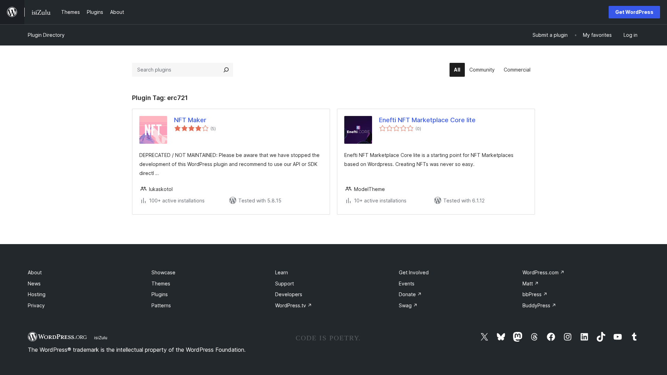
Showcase (163, 272)
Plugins (159, 294)
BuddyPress (539, 305)
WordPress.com (543, 272)
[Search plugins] (226, 70)
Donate (410, 294)
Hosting (37, 294)
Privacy (36, 305)
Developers (288, 294)
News (34, 283)
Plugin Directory (46, 35)
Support (284, 283)
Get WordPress (634, 12)
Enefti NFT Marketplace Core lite (427, 120)
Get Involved (414, 272)
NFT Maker (190, 120)
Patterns (161, 305)
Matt (530, 283)
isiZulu (100, 337)
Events (406, 283)
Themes (160, 283)
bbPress (534, 294)
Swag (408, 305)
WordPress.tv (293, 305)
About (35, 272)
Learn (281, 272)
